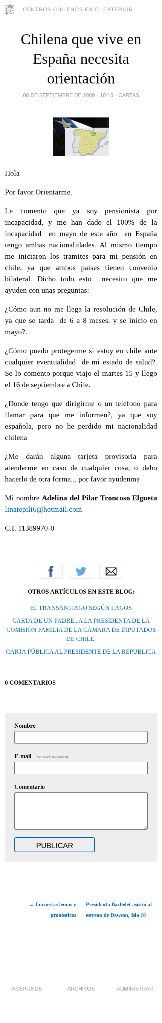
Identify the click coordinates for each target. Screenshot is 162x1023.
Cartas (128, 95)
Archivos (81, 989)
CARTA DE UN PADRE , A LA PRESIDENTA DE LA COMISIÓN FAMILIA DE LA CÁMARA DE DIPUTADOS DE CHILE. (81, 629)
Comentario (29, 787)
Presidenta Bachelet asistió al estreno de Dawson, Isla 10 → (119, 910)
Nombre (24, 725)
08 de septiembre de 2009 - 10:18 (68, 95)
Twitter (81, 571)
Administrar (135, 989)
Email (111, 571)
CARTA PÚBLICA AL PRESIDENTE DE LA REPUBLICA (81, 651)
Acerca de (27, 989)
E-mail (42, 756)
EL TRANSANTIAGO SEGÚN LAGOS (81, 608)
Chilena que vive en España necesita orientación (81, 59)
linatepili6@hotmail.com (43, 509)
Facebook (51, 571)
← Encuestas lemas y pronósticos (52, 910)
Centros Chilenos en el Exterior (78, 9)
